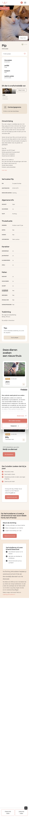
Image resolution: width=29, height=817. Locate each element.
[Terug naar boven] (25, 808)
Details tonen (20, 415)
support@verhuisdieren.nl (9, 594)
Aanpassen (14, 425)
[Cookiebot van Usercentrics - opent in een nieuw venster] (20, 390)
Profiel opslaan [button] (7, 53)
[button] (21, 3)
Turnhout (7, 384)
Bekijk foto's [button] (23, 38)
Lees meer (4, 170)
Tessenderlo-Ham (9, 439)
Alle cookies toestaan (14, 420)
